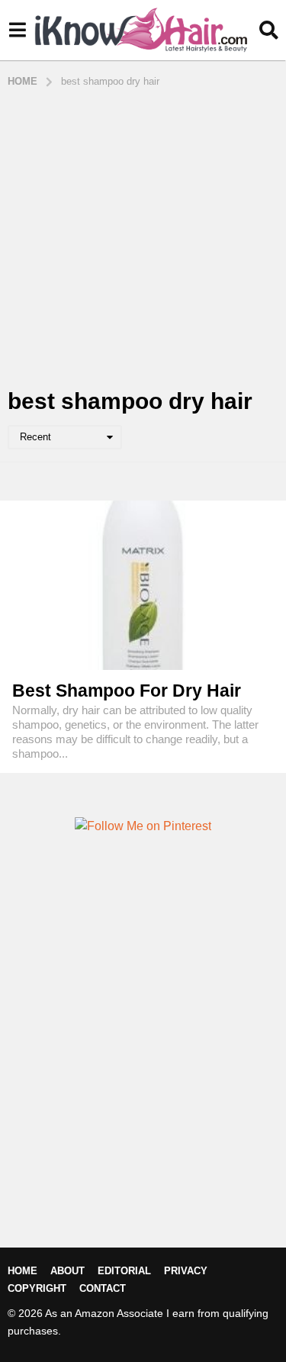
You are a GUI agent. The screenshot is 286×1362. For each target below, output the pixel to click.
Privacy (185, 1271)
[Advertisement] (143, 239)
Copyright (37, 1288)
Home (22, 1271)
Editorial (124, 1271)
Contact (102, 1288)
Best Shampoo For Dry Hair (126, 690)
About (67, 1271)
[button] (17, 30)
